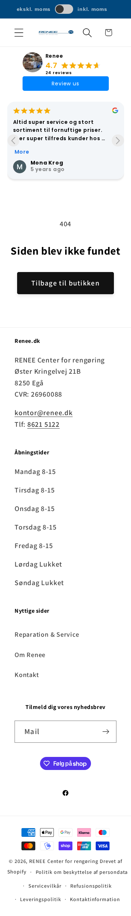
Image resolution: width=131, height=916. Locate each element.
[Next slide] (118, 140)
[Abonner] (105, 732)
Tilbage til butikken (65, 283)
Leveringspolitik (40, 899)
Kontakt (27, 674)
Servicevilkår (44, 885)
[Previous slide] (13, 140)
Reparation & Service (47, 634)
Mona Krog (47, 162)
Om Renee (30, 654)
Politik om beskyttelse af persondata (82, 871)
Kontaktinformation (95, 899)
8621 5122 (43, 424)
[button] (18, 32)
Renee (54, 56)
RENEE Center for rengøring (63, 861)
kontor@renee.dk (44, 412)
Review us (65, 83)
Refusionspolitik (91, 885)
